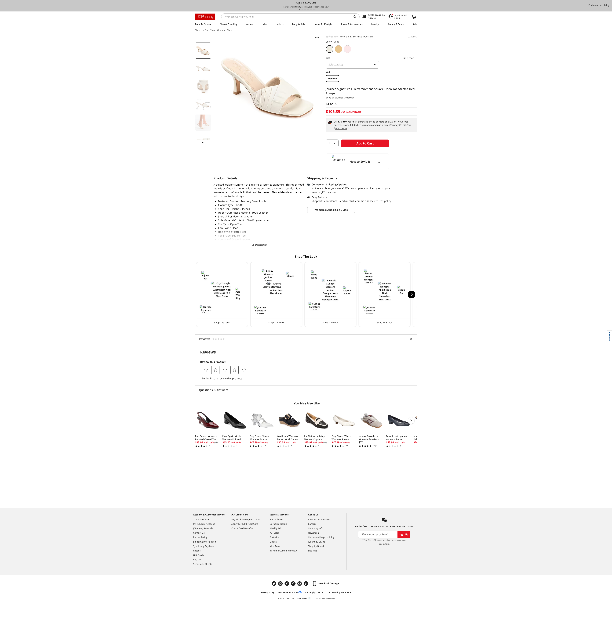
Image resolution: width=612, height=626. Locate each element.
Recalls (197, 550)
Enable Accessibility (598, 5)
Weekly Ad (275, 528)
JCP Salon (275, 532)
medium (332, 78)
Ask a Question (365, 36)
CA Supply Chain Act (315, 592)
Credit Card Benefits (242, 528)
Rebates (197, 559)
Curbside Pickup (278, 523)
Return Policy (200, 537)
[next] (411, 294)
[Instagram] (281, 583)
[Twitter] (274, 583)
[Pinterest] (293, 583)
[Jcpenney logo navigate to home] (205, 17)
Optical (273, 541)
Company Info (315, 528)
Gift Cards (198, 555)
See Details (384, 544)
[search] (356, 17)
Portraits (274, 537)
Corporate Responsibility (321, 537)
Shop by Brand (316, 546)
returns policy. (383, 201)
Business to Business (319, 519)
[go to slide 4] (308, 9)
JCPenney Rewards (203, 528)
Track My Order (201, 519)
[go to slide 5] (311, 9)
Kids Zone (275, 546)
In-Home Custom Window (283, 550)
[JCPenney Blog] (306, 583)
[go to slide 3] (305, 9)
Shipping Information (204, 541)
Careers (312, 523)
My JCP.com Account (204, 523)
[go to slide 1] (299, 9)
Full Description (259, 244)
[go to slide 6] (314, 9)
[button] (222, 294)
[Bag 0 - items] (414, 17)
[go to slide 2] (302, 9)
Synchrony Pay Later (204, 546)
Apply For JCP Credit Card (244, 523)
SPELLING (356, 111)
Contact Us (199, 532)
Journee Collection (344, 97)
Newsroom (314, 532)
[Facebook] (287, 583)
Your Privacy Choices (288, 592)
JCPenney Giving (316, 541)
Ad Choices (302, 598)
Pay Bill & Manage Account (245, 519)
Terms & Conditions (285, 598)
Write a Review (348, 36)
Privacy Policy (267, 592)
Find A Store (276, 519)
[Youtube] (300, 583)
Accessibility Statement (339, 592)
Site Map (312, 550)
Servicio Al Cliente (202, 563)
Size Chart (409, 57)
